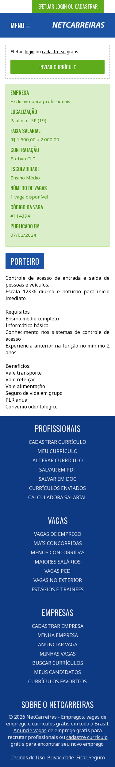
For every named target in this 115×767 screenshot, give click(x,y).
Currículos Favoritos (57, 681)
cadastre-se (54, 51)
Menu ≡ (20, 25)
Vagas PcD (57, 571)
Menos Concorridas (58, 552)
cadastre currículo (87, 737)
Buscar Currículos (57, 663)
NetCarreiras (41, 716)
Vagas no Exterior (57, 580)
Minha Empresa (57, 635)
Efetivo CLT (23, 158)
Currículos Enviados (57, 488)
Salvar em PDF (57, 469)
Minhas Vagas (58, 653)
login (29, 51)
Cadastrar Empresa (57, 626)
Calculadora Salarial (57, 497)
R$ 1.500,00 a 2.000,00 (34, 139)
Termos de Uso (27, 757)
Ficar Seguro (90, 757)
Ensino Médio (25, 178)
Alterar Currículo (58, 460)
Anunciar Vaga (57, 644)
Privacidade (60, 757)
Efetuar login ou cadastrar (68, 6)
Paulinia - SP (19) (28, 120)
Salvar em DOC (57, 479)
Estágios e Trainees (58, 589)
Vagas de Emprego (57, 534)
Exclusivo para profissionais (40, 101)
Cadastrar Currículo (57, 442)
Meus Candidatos (57, 672)
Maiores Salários (58, 561)
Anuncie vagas (30, 730)
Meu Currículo (57, 451)
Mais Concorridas (57, 543)
